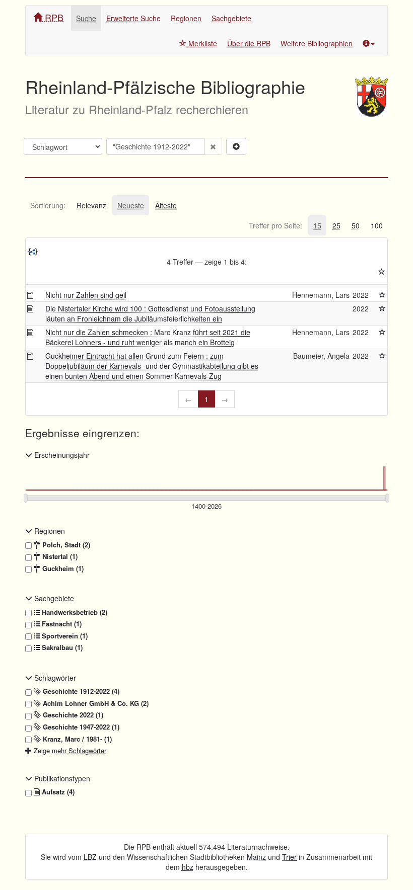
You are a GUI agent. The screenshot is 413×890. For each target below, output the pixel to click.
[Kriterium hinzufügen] (236, 146)
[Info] (369, 43)
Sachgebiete (231, 18)
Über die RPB (248, 43)
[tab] (48, 205)
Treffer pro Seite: (275, 225)
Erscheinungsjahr (61, 455)
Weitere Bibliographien (317, 43)
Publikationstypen (61, 778)
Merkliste (201, 43)
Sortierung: (47, 205)
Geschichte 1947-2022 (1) (80, 727)
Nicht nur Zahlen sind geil (85, 295)
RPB (52, 17)
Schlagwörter (54, 678)
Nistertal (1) (59, 556)
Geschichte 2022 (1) (72, 714)
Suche (86, 18)
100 (377, 225)
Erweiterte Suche (133, 18)
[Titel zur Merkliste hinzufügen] (382, 295)
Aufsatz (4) (57, 791)
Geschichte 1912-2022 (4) (80, 691)
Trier (289, 857)
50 (356, 225)
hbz (187, 867)
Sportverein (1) (64, 635)
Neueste (130, 205)
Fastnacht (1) (61, 623)
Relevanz (91, 205)
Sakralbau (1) (61, 647)
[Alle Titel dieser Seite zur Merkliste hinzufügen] (381, 272)
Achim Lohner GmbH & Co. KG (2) (95, 703)
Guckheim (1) (62, 568)
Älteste (166, 205)
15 (317, 225)
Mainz (256, 857)
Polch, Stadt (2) (65, 544)
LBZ (90, 857)
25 (336, 225)
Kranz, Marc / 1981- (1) (76, 739)
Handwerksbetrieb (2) (73, 612)
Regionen (186, 18)
